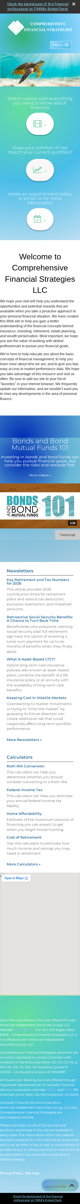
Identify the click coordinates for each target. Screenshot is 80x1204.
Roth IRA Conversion (25, 766)
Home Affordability (24, 814)
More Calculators (24, 864)
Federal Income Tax (24, 790)
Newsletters (20, 570)
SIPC (30, 1030)
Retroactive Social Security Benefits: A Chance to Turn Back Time (40, 619)
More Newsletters (24, 740)
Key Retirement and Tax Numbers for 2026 (38, 581)
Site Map (32, 1173)
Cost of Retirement (24, 837)
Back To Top (56, 1186)
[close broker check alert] (74, 4)
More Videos (40, 475)
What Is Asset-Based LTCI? (31, 659)
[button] (60, 45)
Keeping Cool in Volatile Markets (36, 698)
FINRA (19, 1030)
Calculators (19, 757)
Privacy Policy (11, 1173)
